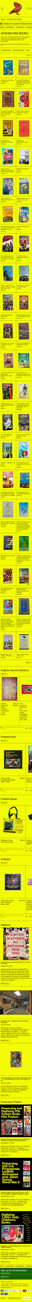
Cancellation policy (6, 1287)
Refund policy (5, 1284)
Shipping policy (5, 1285)
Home (3, 19)
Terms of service (23, 1284)
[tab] (2, 727)
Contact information (15, 1285)
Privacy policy (14, 1284)
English (3, 1298)
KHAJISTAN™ (9, 1281)
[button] (27, 8)
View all (3, 674)
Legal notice (25, 1285)
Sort (28, 55)
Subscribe (4, 1276)
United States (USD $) (14, 1298)
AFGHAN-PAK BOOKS (14, 19)
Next (27, 662)
